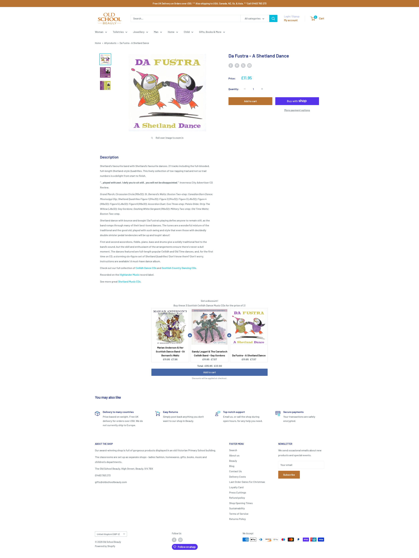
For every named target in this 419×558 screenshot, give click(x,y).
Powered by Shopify (105, 546)
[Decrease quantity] (244, 88)
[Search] (273, 18)
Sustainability (237, 508)
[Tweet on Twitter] (243, 65)
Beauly (233, 460)
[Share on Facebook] (230, 65)
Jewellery (139, 31)
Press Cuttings (237, 492)
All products (110, 43)
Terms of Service (238, 513)
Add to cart (250, 100)
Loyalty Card (236, 487)
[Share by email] (249, 65)
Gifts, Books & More (210, 31)
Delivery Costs (237, 476)
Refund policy (237, 497)
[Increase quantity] (262, 88)
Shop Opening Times (241, 503)
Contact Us (235, 471)
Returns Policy (237, 518)
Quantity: (233, 88)
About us (234, 455)
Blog (231, 465)
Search (233, 450)
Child (187, 31)
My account (291, 20)
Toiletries (118, 31)
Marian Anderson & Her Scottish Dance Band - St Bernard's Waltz (170, 351)
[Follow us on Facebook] (174, 540)
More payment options (297, 109)
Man (156, 31)
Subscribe (289, 474)
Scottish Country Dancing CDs (179, 267)
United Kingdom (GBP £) (108, 534)
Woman (99, 31)
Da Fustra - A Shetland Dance (249, 355)
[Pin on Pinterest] (237, 65)
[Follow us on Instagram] (180, 540)
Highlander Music (129, 274)
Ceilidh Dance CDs (146, 267)
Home (171, 31)
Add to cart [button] (209, 371)
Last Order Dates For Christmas (247, 481)
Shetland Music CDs (129, 281)
